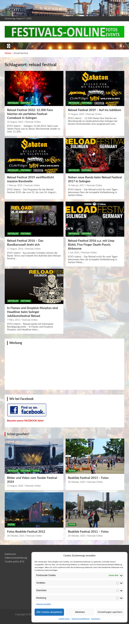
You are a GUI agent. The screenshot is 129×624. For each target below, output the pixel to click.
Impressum (95, 619)
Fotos (36, 471)
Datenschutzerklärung (81, 619)
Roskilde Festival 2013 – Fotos (88, 477)
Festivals (25, 103)
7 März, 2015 (13, 320)
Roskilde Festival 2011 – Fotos (88, 531)
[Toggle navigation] (9, 46)
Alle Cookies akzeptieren (49, 612)
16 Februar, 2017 (76, 185)
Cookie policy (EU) (14, 561)
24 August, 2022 (15, 122)
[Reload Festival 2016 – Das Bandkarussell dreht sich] (34, 219)
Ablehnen (80, 612)
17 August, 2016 (15, 249)
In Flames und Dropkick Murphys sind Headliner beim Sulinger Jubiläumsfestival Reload (32, 312)
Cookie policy (64, 619)
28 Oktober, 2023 (76, 482)
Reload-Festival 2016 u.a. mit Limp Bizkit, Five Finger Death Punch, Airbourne (91, 244)
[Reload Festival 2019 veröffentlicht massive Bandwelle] (34, 155)
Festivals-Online (33, 122)
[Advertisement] (64, 367)
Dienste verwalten (43, 604)
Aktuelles (13, 103)
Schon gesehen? (18, 434)
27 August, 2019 (76, 114)
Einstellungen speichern (110, 612)
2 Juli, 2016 (73, 253)
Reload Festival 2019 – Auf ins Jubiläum (94, 110)
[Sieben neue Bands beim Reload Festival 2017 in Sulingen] (94, 155)
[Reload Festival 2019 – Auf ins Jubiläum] (94, 88)
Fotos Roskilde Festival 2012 (26, 531)
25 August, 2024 (15, 486)
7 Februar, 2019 (14, 185)
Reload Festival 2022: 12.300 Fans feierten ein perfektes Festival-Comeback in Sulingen (30, 114)
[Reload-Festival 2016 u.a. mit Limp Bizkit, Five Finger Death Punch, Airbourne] (94, 219)
